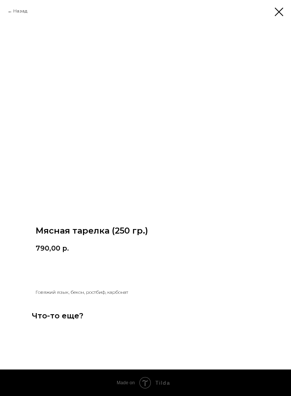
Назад (20, 11)
